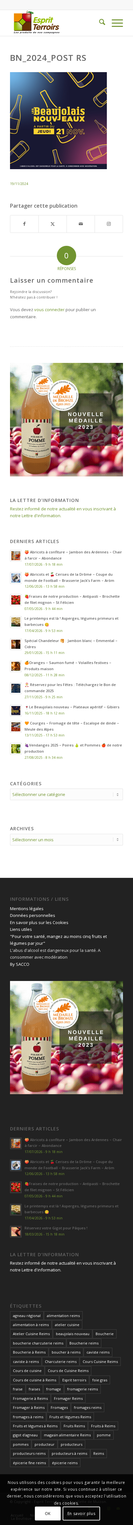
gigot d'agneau (25, 1434)
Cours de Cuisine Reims (68, 1370)
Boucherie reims (83, 1343)
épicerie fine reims (29, 1462)
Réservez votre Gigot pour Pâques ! (56, 1227)
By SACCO (19, 964)
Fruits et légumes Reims (70, 1416)
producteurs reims (29, 1453)
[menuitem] (99, 23)
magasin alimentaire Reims (67, 1434)
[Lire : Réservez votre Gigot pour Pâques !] (16, 1231)
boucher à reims (66, 1352)
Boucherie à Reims (29, 1352)
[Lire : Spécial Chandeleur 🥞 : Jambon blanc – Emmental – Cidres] (16, 644)
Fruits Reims (74, 1425)
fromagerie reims (82, 1389)
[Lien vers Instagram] (109, 223)
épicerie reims (64, 1462)
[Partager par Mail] (81, 223)
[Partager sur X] (52, 223)
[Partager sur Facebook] (24, 223)
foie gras (99, 1380)
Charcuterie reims (61, 1361)
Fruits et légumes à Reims (35, 1425)
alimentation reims (63, 1315)
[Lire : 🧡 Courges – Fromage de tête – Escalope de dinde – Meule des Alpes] (16, 727)
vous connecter (49, 309)
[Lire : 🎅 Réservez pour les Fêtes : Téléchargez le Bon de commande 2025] (16, 688)
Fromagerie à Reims (30, 1398)
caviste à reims (26, 1361)
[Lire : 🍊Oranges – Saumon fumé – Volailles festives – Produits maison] (16, 666)
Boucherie (105, 1333)
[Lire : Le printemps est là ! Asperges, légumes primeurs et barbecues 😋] (16, 622)
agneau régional (27, 1315)
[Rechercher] (99, 23)
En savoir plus (81, 1513)
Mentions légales (27, 908)
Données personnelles (32, 915)
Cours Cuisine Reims (100, 1361)
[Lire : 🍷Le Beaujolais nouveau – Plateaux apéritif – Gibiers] (16, 710)
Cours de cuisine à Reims (34, 1380)
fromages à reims (28, 1416)
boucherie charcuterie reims (38, 1343)
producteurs (71, 1444)
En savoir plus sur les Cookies (39, 922)
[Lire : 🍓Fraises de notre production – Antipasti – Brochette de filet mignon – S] (16, 600)
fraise (18, 1389)
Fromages (59, 1407)
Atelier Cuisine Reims (31, 1333)
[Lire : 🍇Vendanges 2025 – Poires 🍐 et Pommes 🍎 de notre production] (16, 749)
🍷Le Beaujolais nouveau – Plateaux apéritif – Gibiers (72, 706)
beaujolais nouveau (72, 1333)
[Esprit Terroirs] (55, 23)
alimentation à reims (31, 1324)
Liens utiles (21, 929)
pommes (20, 1444)
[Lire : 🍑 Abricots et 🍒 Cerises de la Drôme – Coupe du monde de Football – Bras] (16, 578)
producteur (45, 1444)
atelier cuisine (67, 1324)
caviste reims (98, 1352)
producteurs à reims (69, 1453)
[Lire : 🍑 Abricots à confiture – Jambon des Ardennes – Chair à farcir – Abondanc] (16, 555)
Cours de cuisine (27, 1370)
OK (48, 1513)
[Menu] (114, 23)
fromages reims (87, 1407)
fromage (53, 1389)
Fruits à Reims (103, 1425)
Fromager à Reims (29, 1407)
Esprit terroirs (74, 1380)
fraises (34, 1389)
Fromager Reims (68, 1398)
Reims (98, 1453)
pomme (104, 1434)
